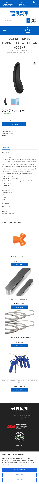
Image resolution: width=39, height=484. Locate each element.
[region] (19, 467)
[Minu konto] (34, 2)
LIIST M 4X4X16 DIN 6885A (19, 299)
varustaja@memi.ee (7, 4)
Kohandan (19, 475)
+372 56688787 (21, 5)
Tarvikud (11, 133)
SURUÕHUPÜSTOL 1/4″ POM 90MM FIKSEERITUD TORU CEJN (19, 381)
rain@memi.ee (7, 5)
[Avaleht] (12, 50)
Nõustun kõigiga (19, 470)
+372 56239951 (21, 4)
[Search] (28, 20)
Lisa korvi (14, 124)
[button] (34, 63)
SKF (7, 135)
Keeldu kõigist (19, 480)
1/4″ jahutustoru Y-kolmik (19, 257)
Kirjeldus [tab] (6, 147)
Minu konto (34, 4)
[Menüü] (4, 31)
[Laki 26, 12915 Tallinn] (20, 450)
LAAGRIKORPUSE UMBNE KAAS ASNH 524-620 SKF (19, 52)
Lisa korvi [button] (19, 265)
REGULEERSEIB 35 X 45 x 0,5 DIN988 (19, 338)
